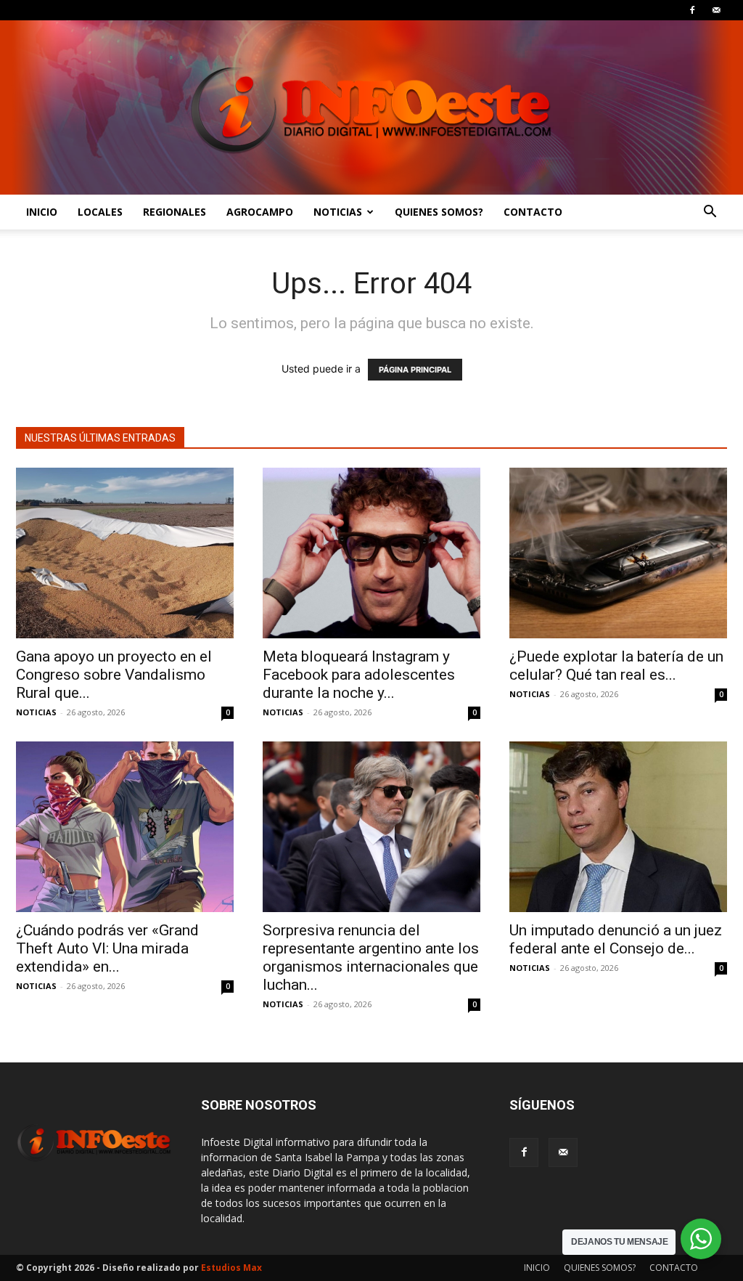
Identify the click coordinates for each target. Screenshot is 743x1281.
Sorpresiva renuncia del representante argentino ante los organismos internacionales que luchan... (371, 957)
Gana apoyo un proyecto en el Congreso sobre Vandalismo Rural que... (114, 675)
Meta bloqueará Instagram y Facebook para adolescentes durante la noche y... (359, 675)
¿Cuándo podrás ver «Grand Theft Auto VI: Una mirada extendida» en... (107, 948)
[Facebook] (692, 10)
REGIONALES (174, 212)
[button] (709, 213)
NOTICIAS (337, 212)
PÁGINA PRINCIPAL (415, 370)
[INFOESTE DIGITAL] (371, 107)
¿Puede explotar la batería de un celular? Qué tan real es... (616, 665)
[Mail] (716, 10)
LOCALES (100, 212)
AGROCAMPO (259, 212)
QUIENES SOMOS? (439, 212)
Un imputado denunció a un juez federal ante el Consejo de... (615, 939)
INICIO (41, 212)
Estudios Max (231, 1267)
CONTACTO (533, 212)
